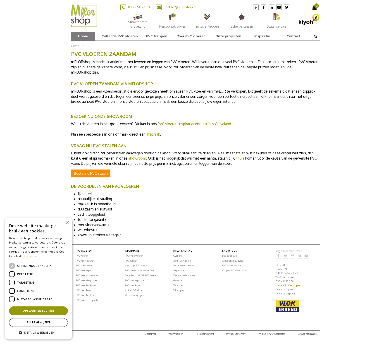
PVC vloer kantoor (85, 295)
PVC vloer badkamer (86, 285)
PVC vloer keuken (84, 290)
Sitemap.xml (179, 290)
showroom (137, 158)
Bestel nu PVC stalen (91, 173)
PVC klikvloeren (84, 265)
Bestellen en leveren (184, 265)
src (315, 36)
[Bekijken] (315, 7)
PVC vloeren (82, 255)
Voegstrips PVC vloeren (136, 265)
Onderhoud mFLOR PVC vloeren (141, 275)
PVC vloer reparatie (134, 280)
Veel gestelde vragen (184, 275)
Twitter (286, 7)
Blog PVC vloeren (182, 260)
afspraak (153, 134)
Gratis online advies (232, 260)
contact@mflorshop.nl (180, 7)
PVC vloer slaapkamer (87, 280)
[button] (38, 332)
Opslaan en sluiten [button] (38, 311)
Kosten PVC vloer (133, 290)
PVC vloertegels (84, 270)
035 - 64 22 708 (140, 7)
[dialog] (38, 278)
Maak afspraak (229, 255)
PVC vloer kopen (133, 285)
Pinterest (256, 7)
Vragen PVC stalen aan (234, 270)
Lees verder (30, 256)
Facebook (263, 7)
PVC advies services (232, 265)
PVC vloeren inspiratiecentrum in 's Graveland (194, 124)
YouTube (279, 7)
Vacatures (178, 285)
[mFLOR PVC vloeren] (84, 15)
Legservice (178, 270)
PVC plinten (131, 260)
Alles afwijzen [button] (38, 322)
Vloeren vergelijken (135, 295)
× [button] (67, 222)
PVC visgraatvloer (85, 260)
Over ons (177, 255)
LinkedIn (271, 7)
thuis (240, 158)
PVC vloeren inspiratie (87, 300)
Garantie (177, 280)
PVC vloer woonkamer (87, 275)
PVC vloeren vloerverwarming (140, 270)
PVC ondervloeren (134, 255)
